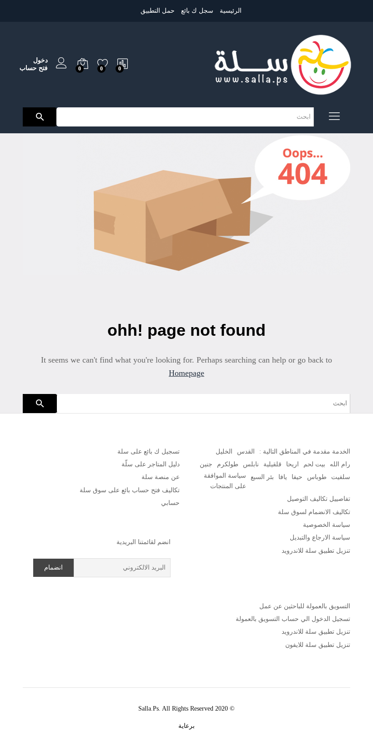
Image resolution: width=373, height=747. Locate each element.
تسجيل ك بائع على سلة (148, 451)
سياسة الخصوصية (326, 524)
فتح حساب (34, 68)
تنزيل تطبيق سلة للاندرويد (316, 550)
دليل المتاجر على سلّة (150, 464)
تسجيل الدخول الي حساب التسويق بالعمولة (293, 619)
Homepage (186, 373)
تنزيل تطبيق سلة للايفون (317, 644)
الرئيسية (231, 10)
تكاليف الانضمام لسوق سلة (314, 512)
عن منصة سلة (160, 477)
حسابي (170, 503)
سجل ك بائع (197, 10)
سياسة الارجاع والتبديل (320, 537)
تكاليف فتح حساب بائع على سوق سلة (130, 490)
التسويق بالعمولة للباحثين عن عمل (304, 606)
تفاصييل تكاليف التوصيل (318, 498)
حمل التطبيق (158, 10)
